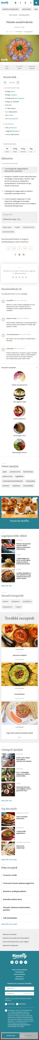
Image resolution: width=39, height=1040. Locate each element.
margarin (13, 95)
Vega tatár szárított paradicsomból (19, 733)
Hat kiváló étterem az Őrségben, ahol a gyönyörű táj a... (23, 789)
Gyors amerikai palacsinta (21, 817)
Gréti (19, 737)
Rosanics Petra (19, 698)
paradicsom (12, 128)
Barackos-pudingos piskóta (14, 891)
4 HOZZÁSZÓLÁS (28, 31)
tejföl (10, 105)
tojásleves (16, 486)
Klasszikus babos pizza (12, 899)
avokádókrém (27, 601)
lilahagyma (16, 131)
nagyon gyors (7, 227)
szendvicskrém (24, 15)
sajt (11, 102)
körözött (6, 486)
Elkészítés (28, 1035)
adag (13, 82)
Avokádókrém (19, 694)
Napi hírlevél (11, 1004)
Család (18, 555)
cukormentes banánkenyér (13, 481)
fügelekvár (19, 476)
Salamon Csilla (19, 27)
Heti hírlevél (22, 1004)
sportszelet (26, 9)
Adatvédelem (19, 972)
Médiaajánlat (19, 979)
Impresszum (19, 976)
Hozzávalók (10, 1035)
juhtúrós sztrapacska (11, 9)
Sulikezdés (19, 540)
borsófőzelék (28, 486)
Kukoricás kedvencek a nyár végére (16, 942)
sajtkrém (5, 601)
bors (6, 112)
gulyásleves (20, 828)
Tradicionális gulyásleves (21, 832)
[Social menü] (20, 2)
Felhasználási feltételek (19, 970)
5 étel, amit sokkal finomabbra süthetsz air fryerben (23, 759)
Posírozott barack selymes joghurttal (18, 883)
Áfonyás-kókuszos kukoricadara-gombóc (17, 908)
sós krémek (13, 15)
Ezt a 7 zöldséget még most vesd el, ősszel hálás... (23, 774)
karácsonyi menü (28, 227)
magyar (17, 227)
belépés (17, 294)
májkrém (18, 607)
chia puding (30, 481)
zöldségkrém (15, 601)
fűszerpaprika (13, 119)
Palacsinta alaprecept (20, 847)
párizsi (12, 91)
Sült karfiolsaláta (10, 918)
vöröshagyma (19, 98)
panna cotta (7, 476)
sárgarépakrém (7, 607)
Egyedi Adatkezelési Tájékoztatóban (18, 1025)
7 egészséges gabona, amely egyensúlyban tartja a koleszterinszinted (23, 561)
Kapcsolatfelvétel (19, 974)
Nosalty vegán (19, 659)
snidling (7, 134)
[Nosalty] (4, 2)
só (6, 108)
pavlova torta (15, 472)
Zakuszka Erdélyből (19, 655)
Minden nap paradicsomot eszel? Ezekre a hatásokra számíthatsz (23, 546)
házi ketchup (28, 472)
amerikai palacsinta (22, 813)
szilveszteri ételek (8, 232)
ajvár (5, 472)
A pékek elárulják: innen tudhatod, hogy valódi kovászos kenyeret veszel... (24, 575)
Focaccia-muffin (10, 875)
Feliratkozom (28, 993)
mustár (10, 115)
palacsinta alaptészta (23, 842)
